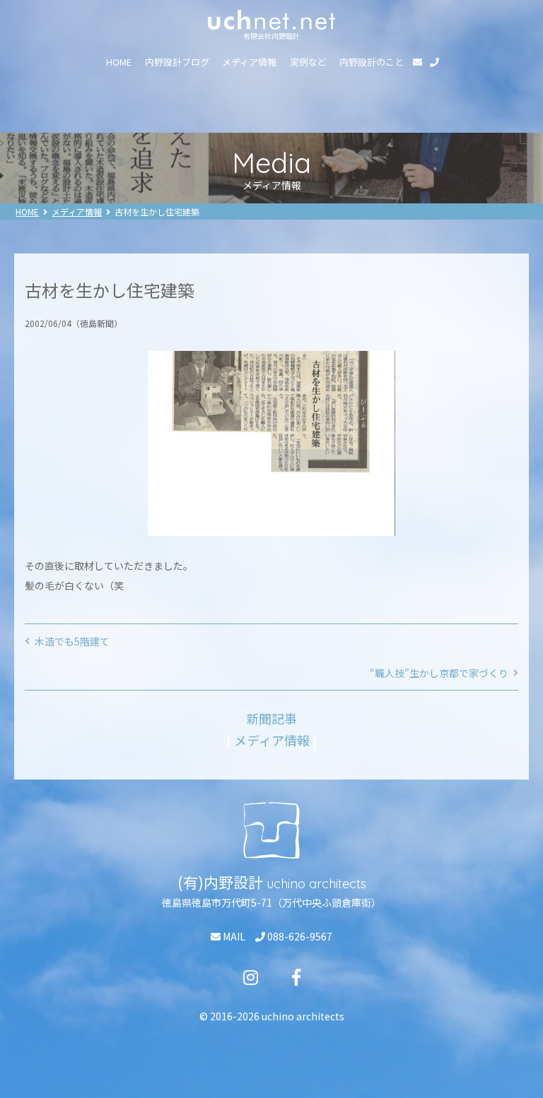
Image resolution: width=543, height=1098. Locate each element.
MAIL (233, 936)
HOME (119, 61)
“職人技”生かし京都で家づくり (439, 673)
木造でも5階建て (72, 641)
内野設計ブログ (177, 61)
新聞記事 (271, 718)
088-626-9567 (298, 936)
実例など (308, 61)
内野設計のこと (371, 61)
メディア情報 (249, 61)
